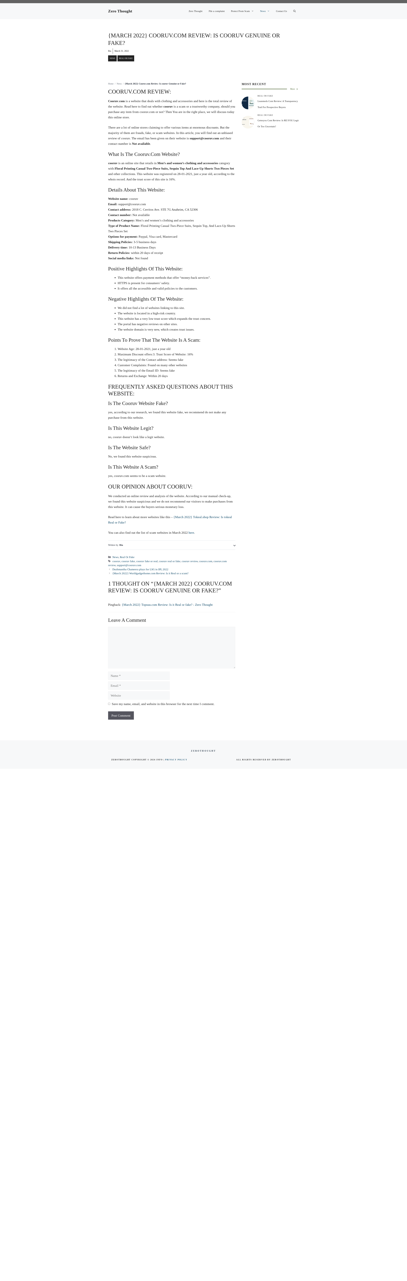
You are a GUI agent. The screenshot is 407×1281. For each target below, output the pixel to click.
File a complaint (217, 11)
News (263, 11)
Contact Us (281, 11)
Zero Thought (120, 11)
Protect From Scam (240, 11)
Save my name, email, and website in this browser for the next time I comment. (163, 704)
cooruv (116, 561)
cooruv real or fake (169, 561)
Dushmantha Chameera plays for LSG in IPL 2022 (140, 569)
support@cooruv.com (129, 565)
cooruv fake (128, 561)
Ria (109, 51)
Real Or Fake (126, 58)
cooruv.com (205, 561)
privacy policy (176, 760)
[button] (294, 11)
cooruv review (190, 561)
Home (111, 84)
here (191, 532)
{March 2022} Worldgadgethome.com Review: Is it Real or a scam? (150, 573)
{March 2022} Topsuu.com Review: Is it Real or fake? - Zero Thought (167, 604)
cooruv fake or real (147, 561)
